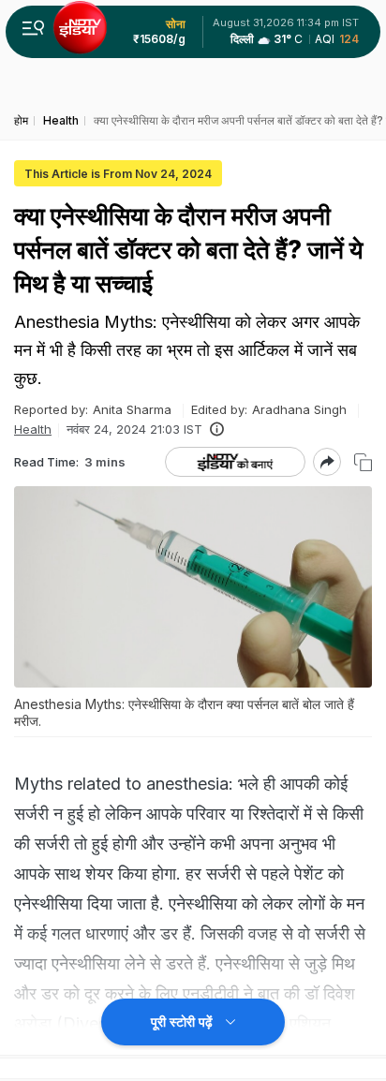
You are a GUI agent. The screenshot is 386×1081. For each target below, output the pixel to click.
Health (33, 429)
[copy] (363, 462)
